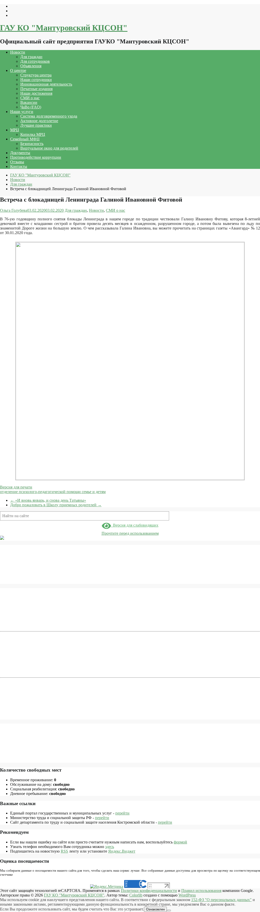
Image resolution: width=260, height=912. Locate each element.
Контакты (18, 166)
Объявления (30, 66)
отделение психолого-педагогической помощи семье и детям (53, 492)
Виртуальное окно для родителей (49, 148)
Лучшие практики (36, 125)
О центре (18, 70)
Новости (17, 52)
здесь (109, 846)
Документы (20, 153)
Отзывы (17, 162)
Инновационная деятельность (46, 84)
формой (180, 842)
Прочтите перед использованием (130, 533)
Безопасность (31, 143)
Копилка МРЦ (32, 134)
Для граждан (31, 57)
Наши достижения (36, 93)
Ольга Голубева (13, 210)
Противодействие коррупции (35, 157)
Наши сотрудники (36, 79)
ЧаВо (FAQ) (30, 107)
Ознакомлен (155, 909)
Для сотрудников (35, 61)
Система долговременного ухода (48, 116)
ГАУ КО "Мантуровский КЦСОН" (63, 27)
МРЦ (14, 130)
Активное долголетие (39, 121)
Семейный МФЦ (25, 139)
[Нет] (169, 910)
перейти (122, 813)
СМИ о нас (30, 98)
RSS (64, 851)
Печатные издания (36, 89)
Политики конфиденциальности (149, 890)
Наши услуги (21, 111)
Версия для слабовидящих (134, 525)
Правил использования (201, 890)
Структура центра (36, 75)
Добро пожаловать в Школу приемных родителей (56, 505)
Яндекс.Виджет (121, 851)
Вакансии (28, 102)
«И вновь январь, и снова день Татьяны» (48, 500)
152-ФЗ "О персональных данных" (221, 900)
